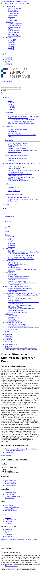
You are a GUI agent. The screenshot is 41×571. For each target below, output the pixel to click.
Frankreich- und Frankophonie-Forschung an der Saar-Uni (22, 163)
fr (5, 54)
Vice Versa (11, 189)
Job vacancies (12, 34)
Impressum (4, 539)
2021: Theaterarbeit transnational (18, 118)
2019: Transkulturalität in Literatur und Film (21, 119)
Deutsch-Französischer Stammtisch (18, 143)
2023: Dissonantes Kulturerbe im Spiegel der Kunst (23, 116)
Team (10, 101)
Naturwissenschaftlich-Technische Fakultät (21, 177)
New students (12, 10)
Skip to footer (23, 1)
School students (13, 13)
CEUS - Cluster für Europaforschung (19, 167)
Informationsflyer (6, 455)
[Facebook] (8, 58)
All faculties (12, 39)
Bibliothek (11, 109)
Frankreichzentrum (14, 168)
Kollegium (11, 102)
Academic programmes (15, 24)
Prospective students (14, 8)
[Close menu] (2, 94)
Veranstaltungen (9, 126)
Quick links (9, 22)
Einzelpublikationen (14, 191)
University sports (13, 30)
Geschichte (11, 106)
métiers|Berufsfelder (14, 133)
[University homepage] (15, 3)
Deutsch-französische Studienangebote (16, 155)
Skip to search (14, 1)
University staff (13, 20)
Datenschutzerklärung (11, 566)
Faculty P (11, 48)
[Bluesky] (8, 61)
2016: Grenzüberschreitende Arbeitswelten (21, 123)
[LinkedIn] (8, 64)
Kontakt (7, 204)
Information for (10, 6)
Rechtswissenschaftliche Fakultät (18, 181)
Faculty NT (11, 46)
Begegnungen (9, 140)
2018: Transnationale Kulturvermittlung (20, 121)
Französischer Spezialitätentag (17, 148)
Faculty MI (11, 44)
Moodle (10, 29)
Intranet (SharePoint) (14, 36)
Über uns (7, 97)
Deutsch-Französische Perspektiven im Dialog (22, 135)
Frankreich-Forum (13, 187)
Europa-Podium (13, 131)
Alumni (10, 18)
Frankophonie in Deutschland (13, 194)
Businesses (11, 17)
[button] (4, 90)
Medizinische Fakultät (15, 175)
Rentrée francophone (14, 152)
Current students (13, 12)
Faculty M (11, 42)
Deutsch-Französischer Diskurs (17, 129)
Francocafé (11, 147)
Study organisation (14, 27)
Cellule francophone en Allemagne (18, 197)
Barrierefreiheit (21, 539)
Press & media (12, 15)
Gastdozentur (9, 112)
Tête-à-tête (11, 136)
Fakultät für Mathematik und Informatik (20, 174)
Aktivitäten (11, 108)
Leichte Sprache (32, 539)
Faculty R (11, 49)
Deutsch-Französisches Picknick (18, 145)
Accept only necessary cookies (26, 569)
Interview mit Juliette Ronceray (17, 158)
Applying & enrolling (14, 25)
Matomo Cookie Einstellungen (12, 552)
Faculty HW (12, 41)
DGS (2, 541)
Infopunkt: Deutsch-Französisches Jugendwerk (22, 150)
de (5, 53)
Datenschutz (12, 539)
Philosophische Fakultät (15, 179)
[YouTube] (8, 59)
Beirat (10, 104)
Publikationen (9, 184)
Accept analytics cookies (8, 569)
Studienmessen (12, 160)
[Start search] (20, 87)
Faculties (8, 37)
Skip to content (5, 1)
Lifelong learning (13, 32)
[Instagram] (8, 63)
